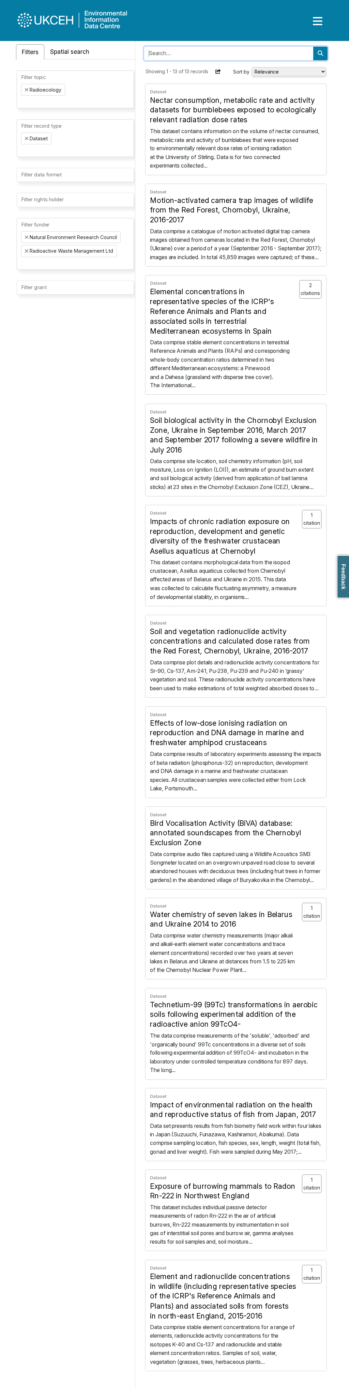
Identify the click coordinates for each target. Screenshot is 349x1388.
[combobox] (75, 89)
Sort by (241, 72)
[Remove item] (26, 90)
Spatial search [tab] (69, 51)
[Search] (320, 53)
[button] (218, 71)
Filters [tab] (30, 52)
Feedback (343, 576)
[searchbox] (23, 102)
